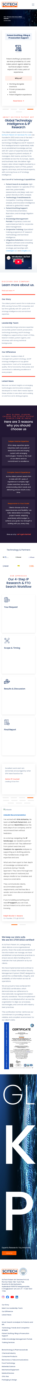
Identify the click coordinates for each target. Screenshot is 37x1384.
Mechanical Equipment (10, 1370)
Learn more (18, 305)
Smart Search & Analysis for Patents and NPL (17, 1323)
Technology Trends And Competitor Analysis (15, 1329)
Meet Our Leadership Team (12, 1308)
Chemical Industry (9, 1353)
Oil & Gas (5, 1376)
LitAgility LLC (26, 251)
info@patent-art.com (11, 1289)
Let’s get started (24, 534)
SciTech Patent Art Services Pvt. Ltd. (16, 135)
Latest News (6, 1315)
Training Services (8, 1342)
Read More (17, 101)
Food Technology (8, 1363)
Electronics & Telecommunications (15, 1360)
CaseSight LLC (11, 251)
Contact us (9, 1253)
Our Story (5, 1305)
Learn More (7, 20)
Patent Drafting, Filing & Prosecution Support (15, 1334)
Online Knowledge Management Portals (17, 1339)
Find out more (7, 291)
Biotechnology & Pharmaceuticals (15, 1350)
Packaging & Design (9, 1380)
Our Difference (7, 1311)
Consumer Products (9, 1356)
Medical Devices (8, 1373)
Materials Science (8, 1366)
